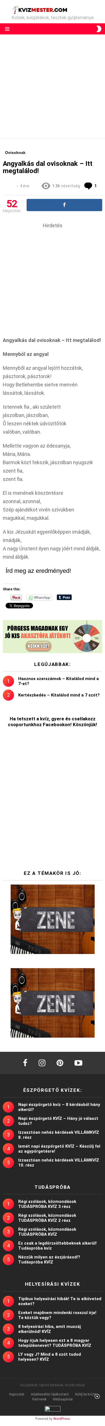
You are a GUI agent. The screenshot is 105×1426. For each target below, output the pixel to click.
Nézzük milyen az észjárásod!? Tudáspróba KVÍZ (49, 1260)
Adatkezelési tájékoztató (50, 1394)
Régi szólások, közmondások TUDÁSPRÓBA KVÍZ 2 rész (47, 1218)
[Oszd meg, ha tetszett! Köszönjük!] (64, 205)
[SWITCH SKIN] (98, 28)
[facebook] (25, 1062)
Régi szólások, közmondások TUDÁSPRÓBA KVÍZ (47, 1232)
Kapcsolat (16, 1394)
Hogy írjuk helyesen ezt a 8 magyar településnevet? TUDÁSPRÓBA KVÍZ (54, 1343)
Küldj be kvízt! (85, 1394)
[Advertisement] (52, 86)
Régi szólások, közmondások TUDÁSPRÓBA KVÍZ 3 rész (47, 1204)
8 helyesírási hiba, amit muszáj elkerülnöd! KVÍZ (49, 1329)
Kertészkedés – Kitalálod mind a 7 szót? (59, 695)
